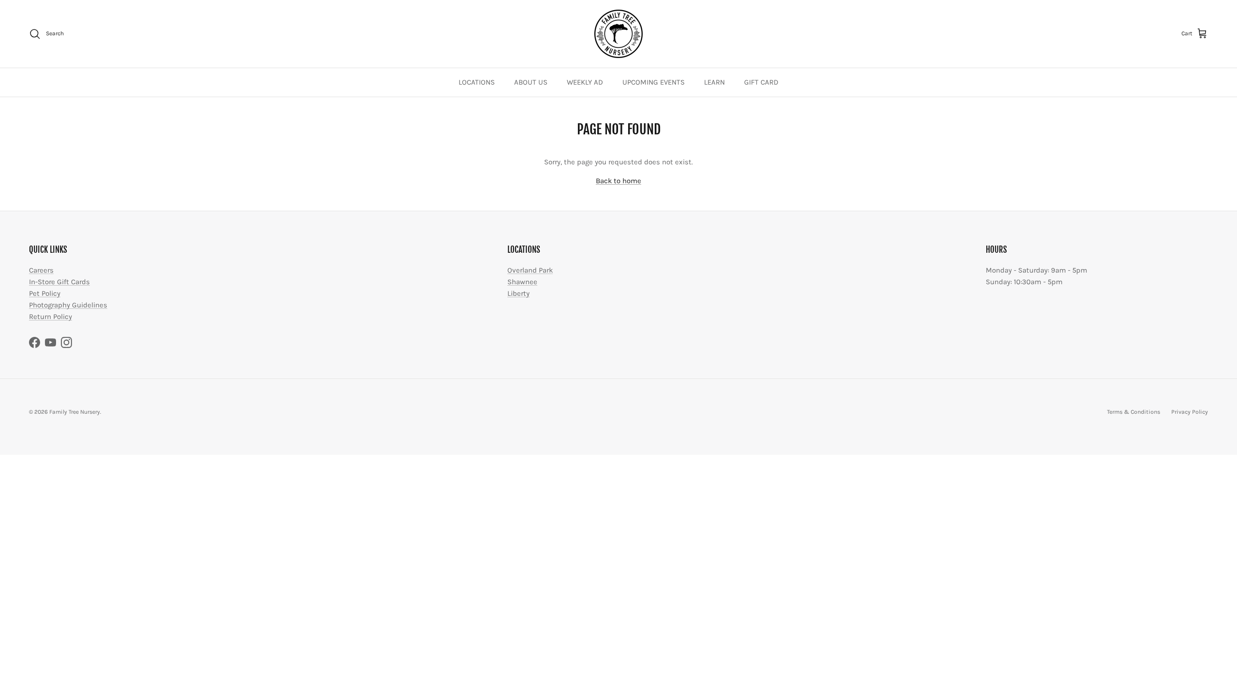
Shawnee (522, 281)
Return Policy (50, 316)
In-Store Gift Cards (59, 281)
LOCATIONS (477, 82)
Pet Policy (44, 293)
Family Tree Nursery (74, 411)
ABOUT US (530, 82)
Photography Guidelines (68, 305)
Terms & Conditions (1133, 411)
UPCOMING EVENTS (653, 82)
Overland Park (530, 270)
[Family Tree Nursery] (618, 34)
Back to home (618, 180)
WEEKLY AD (585, 82)
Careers (41, 270)
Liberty (518, 293)
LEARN (714, 82)
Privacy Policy (1189, 411)
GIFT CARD (761, 82)
